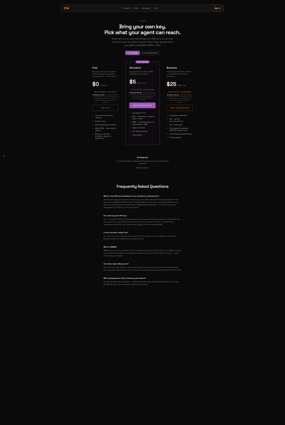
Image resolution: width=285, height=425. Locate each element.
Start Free (105, 108)
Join (155, 8)
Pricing (135, 8)
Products (126, 8)
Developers (146, 8)
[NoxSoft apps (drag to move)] (4, 156)
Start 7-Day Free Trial (142, 105)
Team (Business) (150, 53)
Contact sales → (142, 168)
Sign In (217, 8)
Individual (133, 53)
